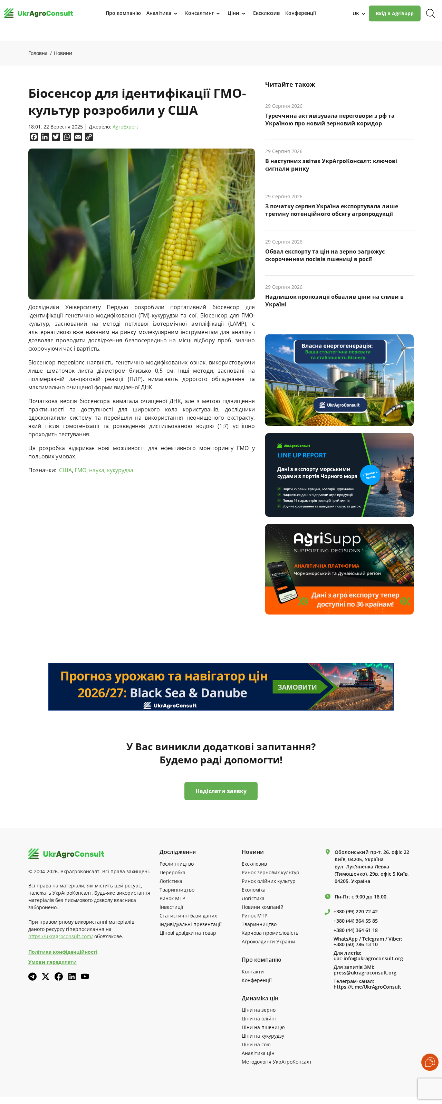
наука (96, 470)
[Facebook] (59, 976)
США (65, 470)
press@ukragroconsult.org (365, 973)
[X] (45, 976)
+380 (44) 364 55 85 (356, 921)
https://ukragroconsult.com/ (60, 936)
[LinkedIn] (72, 976)
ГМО (80, 470)
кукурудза (120, 470)
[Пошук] (430, 13)
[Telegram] (32, 976)
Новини (63, 53)
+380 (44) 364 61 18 (356, 930)
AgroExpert (125, 127)
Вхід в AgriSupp (395, 13)
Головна (38, 53)
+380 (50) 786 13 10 (356, 944)
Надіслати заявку (221, 791)
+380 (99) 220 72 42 (356, 911)
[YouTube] (85, 976)
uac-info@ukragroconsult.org (368, 958)
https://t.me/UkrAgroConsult (367, 987)
